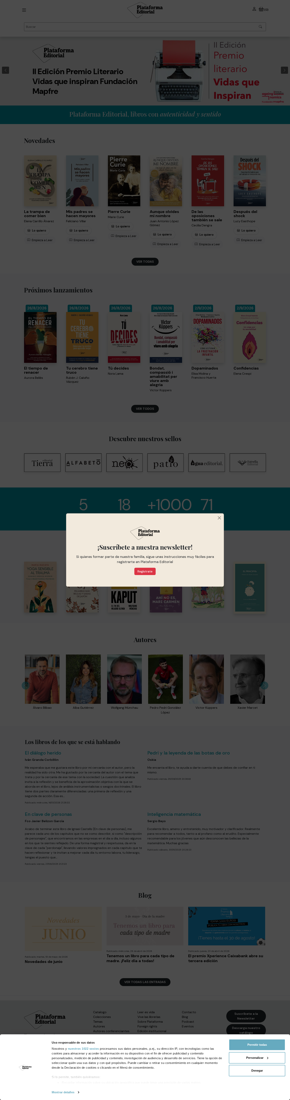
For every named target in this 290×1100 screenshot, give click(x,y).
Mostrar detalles (63, 1092)
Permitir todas (257, 1044)
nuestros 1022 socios (83, 1048)
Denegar (257, 1070)
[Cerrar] (219, 517)
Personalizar (255, 1057)
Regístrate (145, 571)
